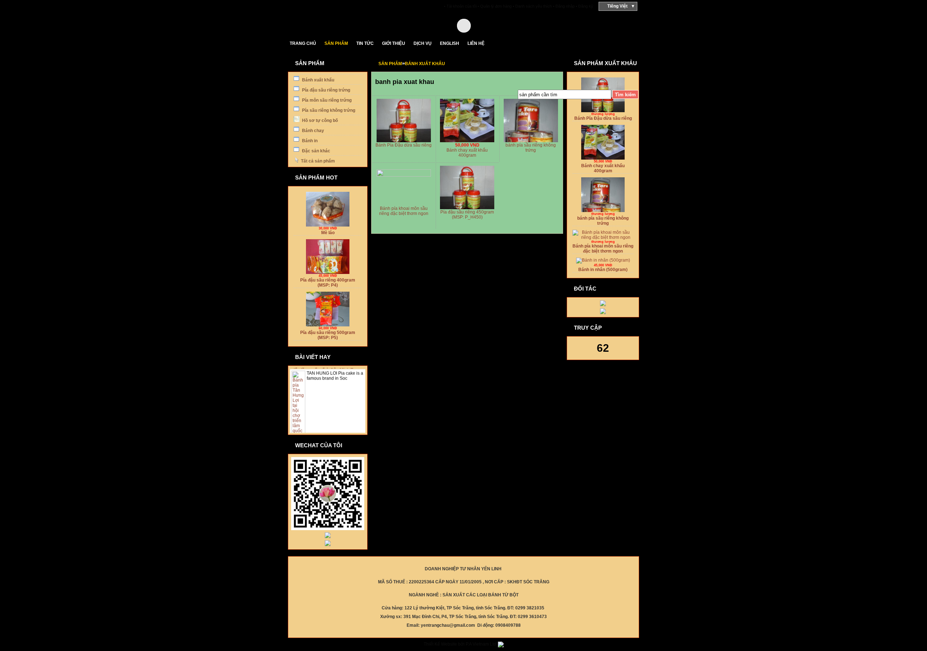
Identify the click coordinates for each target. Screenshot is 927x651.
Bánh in (309, 140)
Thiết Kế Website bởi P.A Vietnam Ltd (460, 644)
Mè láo (328, 231)
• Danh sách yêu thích (532, 6)
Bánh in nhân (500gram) (603, 267)
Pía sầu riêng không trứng (328, 110)
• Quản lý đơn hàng (495, 6)
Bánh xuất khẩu (317, 80)
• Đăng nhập (564, 6)
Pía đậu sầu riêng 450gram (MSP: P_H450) (467, 215)
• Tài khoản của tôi (460, 6)
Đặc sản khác (315, 150)
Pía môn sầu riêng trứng (326, 100)
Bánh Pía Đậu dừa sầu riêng (404, 145)
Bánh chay (312, 130)
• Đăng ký (584, 6)
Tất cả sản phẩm (318, 161)
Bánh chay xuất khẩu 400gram (467, 153)
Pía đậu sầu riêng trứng (325, 90)
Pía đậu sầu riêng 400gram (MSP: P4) (327, 281)
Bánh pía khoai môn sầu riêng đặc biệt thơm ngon (403, 211)
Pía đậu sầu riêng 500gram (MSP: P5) (327, 333)
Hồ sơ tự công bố (319, 120)
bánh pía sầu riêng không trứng (531, 148)
